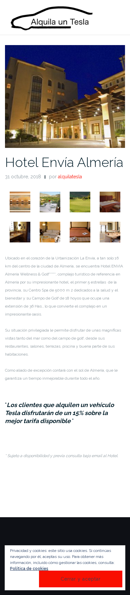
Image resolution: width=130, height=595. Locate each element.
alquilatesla (70, 176)
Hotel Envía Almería (64, 162)
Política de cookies (29, 568)
